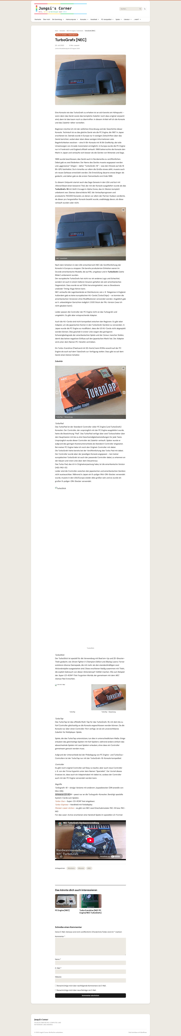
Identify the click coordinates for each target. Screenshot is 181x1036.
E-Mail (58, 968)
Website (58, 977)
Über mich (46, 19)
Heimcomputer (71, 19)
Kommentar (60, 936)
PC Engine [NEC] (62, 910)
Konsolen (83, 19)
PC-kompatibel (106, 19)
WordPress (143, 1032)
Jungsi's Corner (43, 1032)
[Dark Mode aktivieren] (145, 8)
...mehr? (136, 19)
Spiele (118, 19)
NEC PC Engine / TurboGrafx (75, 31)
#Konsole (81, 868)
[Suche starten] (140, 8)
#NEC (89, 868)
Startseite (38, 19)
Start (56, 31)
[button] (57, 233)
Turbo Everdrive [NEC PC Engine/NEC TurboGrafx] (90, 911)
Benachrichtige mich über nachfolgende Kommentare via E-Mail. (81, 986)
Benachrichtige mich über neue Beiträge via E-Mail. (76, 990)
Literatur (127, 19)
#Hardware (71, 868)
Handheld (93, 19)
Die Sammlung (57, 19)
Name (58, 959)
